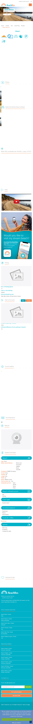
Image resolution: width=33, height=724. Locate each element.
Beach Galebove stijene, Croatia (8, 636)
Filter (23, 1)
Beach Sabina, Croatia (6, 670)
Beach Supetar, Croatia (6, 657)
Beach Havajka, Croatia (6, 627)
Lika (12, 25)
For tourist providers (16, 692)
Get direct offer (16, 695)
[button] (30, 1)
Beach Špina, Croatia (6, 614)
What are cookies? (16, 722)
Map (23, 300)
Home (20, 1)
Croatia (7, 25)
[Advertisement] (16, 62)
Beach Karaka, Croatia (6, 648)
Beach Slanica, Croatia (6, 619)
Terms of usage (26, 704)
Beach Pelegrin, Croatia (6, 653)
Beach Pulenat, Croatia (6, 662)
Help (27, 1)
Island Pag (16, 25)
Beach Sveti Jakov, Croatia (7, 623)
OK (16, 719)
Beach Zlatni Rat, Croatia (7, 632)
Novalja (23, 25)
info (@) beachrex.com (9, 682)
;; (1, 371)
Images (29, 300)
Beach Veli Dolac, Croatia (7, 666)
